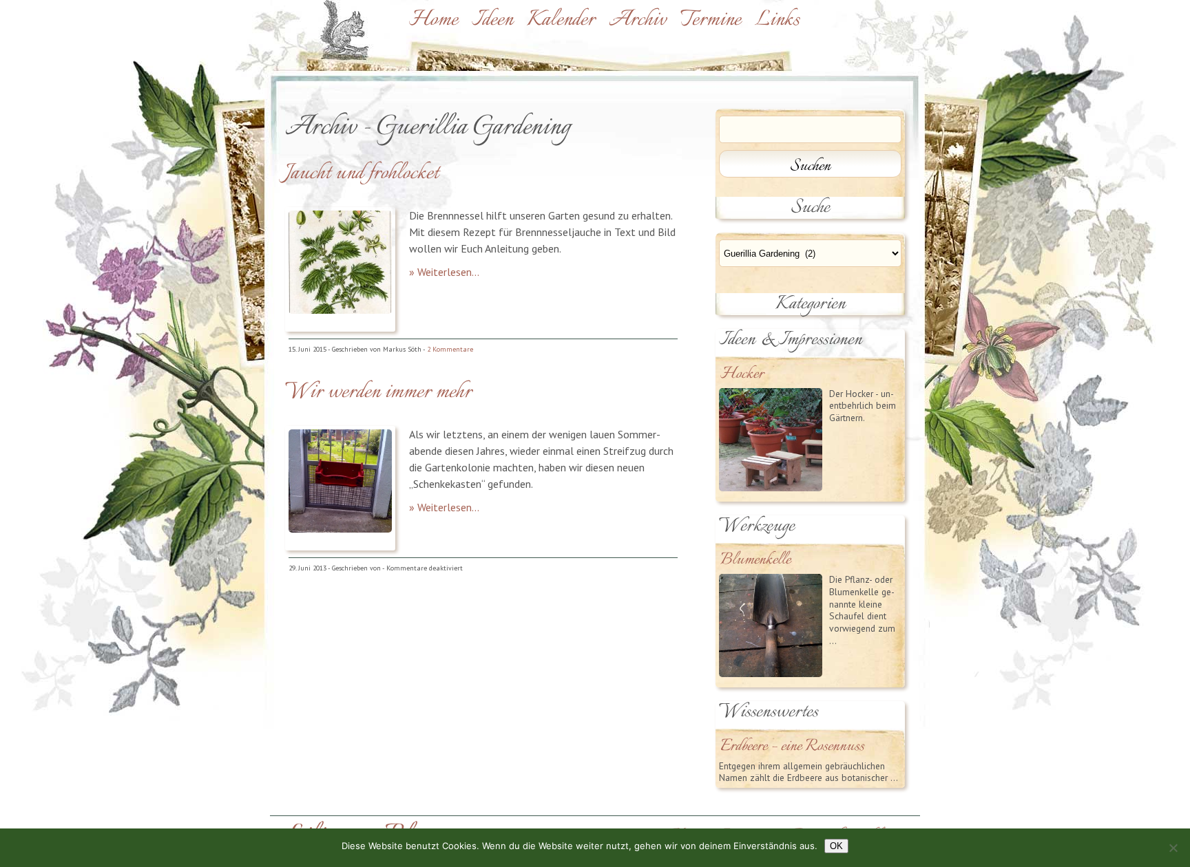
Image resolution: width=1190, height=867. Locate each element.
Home (433, 20)
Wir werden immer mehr (378, 392)
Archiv (638, 20)
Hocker (742, 374)
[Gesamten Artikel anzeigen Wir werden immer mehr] (340, 528)
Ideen (492, 20)
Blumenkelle (755, 560)
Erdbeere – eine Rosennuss (792, 747)
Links (777, 20)
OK (836, 846)
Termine (710, 20)
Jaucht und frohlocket (362, 173)
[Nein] (1173, 848)
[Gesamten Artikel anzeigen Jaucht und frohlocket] (340, 310)
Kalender (561, 20)
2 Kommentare (450, 349)
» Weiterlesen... (444, 272)
